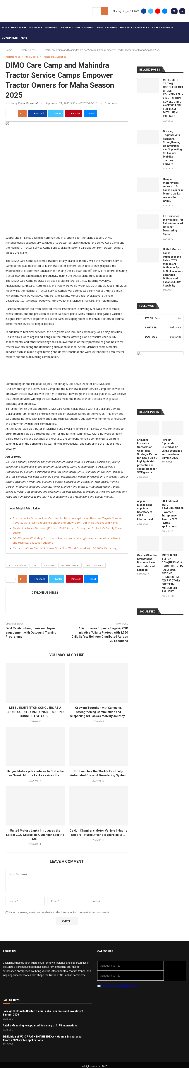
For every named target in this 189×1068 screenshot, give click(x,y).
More (24, 37)
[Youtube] (157, 11)
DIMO (34, 565)
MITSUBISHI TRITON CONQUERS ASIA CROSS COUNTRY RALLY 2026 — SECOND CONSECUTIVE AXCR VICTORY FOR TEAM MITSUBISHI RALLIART (173, 98)
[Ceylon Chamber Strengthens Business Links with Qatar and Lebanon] (148, 543)
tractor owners (70, 565)
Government (10, 37)
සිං (174, 11)
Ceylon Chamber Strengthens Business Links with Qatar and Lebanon (147, 562)
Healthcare (18, 27)
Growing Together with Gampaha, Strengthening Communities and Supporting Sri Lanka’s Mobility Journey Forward (172, 147)
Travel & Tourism (106, 27)
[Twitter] (150, 11)
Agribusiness (28, 50)
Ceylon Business (17, 565)
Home (5, 27)
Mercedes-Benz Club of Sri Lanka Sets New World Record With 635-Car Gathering (65, 548)
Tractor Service (94, 565)
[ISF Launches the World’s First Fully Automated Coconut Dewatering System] (98, 746)
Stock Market (84, 27)
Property (67, 27)
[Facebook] (143, 11)
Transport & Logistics (134, 27)
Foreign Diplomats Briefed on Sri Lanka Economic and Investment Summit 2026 (172, 448)
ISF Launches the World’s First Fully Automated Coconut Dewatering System (173, 225)
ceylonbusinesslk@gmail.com (119, 986)
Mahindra (49, 565)
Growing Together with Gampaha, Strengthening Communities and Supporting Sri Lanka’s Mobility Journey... (98, 712)
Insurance (35, 27)
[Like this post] (23, 113)
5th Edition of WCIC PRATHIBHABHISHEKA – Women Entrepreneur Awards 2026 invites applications (172, 514)
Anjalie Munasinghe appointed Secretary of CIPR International (145, 510)
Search (104, 11)
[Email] (164, 11)
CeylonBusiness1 (28, 103)
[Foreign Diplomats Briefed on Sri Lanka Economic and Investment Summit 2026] (172, 428)
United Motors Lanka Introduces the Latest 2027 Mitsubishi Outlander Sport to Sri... (35, 835)
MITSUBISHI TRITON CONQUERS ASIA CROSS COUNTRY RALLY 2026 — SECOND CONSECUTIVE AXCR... (35, 712)
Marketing (51, 27)
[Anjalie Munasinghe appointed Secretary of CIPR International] (148, 489)
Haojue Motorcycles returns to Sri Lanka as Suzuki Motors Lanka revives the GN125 (173, 190)
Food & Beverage (162, 27)
